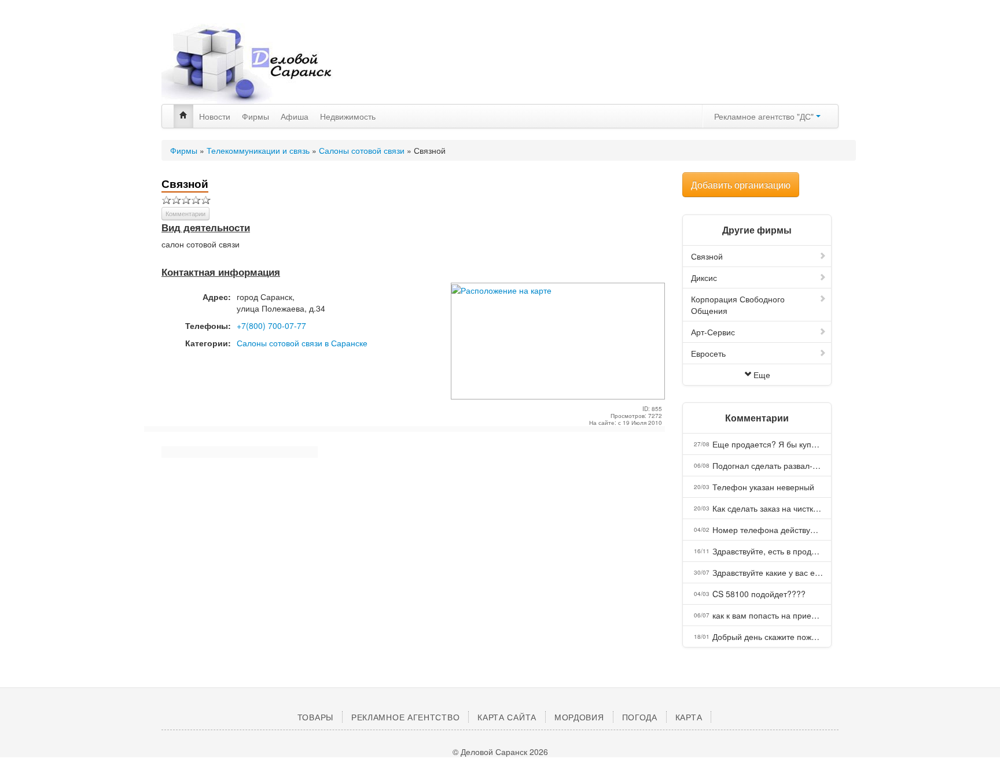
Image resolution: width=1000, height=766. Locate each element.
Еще (761, 374)
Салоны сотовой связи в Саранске (302, 343)
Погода (639, 717)
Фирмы (255, 116)
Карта (689, 717)
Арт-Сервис (713, 332)
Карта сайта (506, 717)
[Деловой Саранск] (268, 63)
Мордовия (579, 717)
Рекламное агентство (405, 717)
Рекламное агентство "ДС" (765, 116)
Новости (214, 116)
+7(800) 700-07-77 (271, 325)
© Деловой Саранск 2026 (500, 751)
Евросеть (708, 353)
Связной (707, 256)
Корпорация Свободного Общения (738, 304)
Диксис (704, 277)
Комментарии (185, 213)
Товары (315, 717)
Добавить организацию (741, 184)
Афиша (294, 116)
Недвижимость (348, 116)
